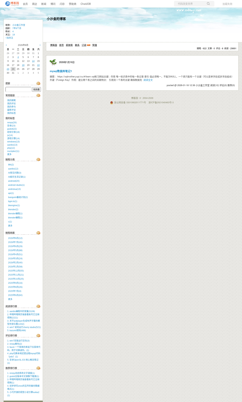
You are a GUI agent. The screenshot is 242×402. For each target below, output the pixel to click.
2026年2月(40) (15, 262)
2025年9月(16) (15, 283)
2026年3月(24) (15, 258)
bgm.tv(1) (12, 201)
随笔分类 (10, 159)
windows (13, 141)
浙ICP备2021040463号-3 (161, 102)
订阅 (84, 45)
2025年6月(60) (15, 295)
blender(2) (13, 209)
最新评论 (11, 110)
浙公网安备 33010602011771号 (130, 102)
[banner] (11, 3)
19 (13, 34)
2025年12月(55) (16, 271)
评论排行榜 (11, 335)
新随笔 (69, 45)
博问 (52, 3)
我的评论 (11, 103)
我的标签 (11, 113)
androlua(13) (14, 189)
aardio (12, 145)
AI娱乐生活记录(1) (17, 177)
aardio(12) (13, 169)
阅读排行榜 (11, 306)
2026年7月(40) (15, 242)
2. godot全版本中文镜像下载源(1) (23, 376)
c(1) (10, 221)
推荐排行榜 (11, 368)
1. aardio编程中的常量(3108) (21, 311)
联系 (77, 45)
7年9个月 (16, 28)
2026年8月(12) (15, 238)
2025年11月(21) (16, 275)
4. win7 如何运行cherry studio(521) (24, 327)
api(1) (11, 193)
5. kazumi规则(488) (16, 330)
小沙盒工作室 (18, 25)
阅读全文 (148, 79)
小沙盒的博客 (56, 18)
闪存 (62, 3)
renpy (12, 122)
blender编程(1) (15, 213)
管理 (94, 45)
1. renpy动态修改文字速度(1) (21, 373)
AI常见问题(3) (14, 173)
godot (12, 129)
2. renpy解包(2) (14, 344)
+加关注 (9, 38)
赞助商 (72, 3)
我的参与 (11, 107)
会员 (25, 3)
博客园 (53, 45)
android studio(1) (16, 185)
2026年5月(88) (15, 250)
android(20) (13, 181)
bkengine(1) (14, 205)
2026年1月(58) (15, 266)
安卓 (11, 125)
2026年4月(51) (15, 254)
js (10, 135)
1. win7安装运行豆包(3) (18, 340)
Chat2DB (86, 3)
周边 (34, 3)
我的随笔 (11, 100)
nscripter (13, 151)
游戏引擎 (13, 138)
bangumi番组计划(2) (18, 197)
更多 (9, 154)
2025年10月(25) (16, 279)
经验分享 (13, 132)
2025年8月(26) (15, 287)
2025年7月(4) (14, 291)
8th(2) (11, 164)
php (11, 148)
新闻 (43, 3)
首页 (61, 45)
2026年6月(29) (15, 246)
